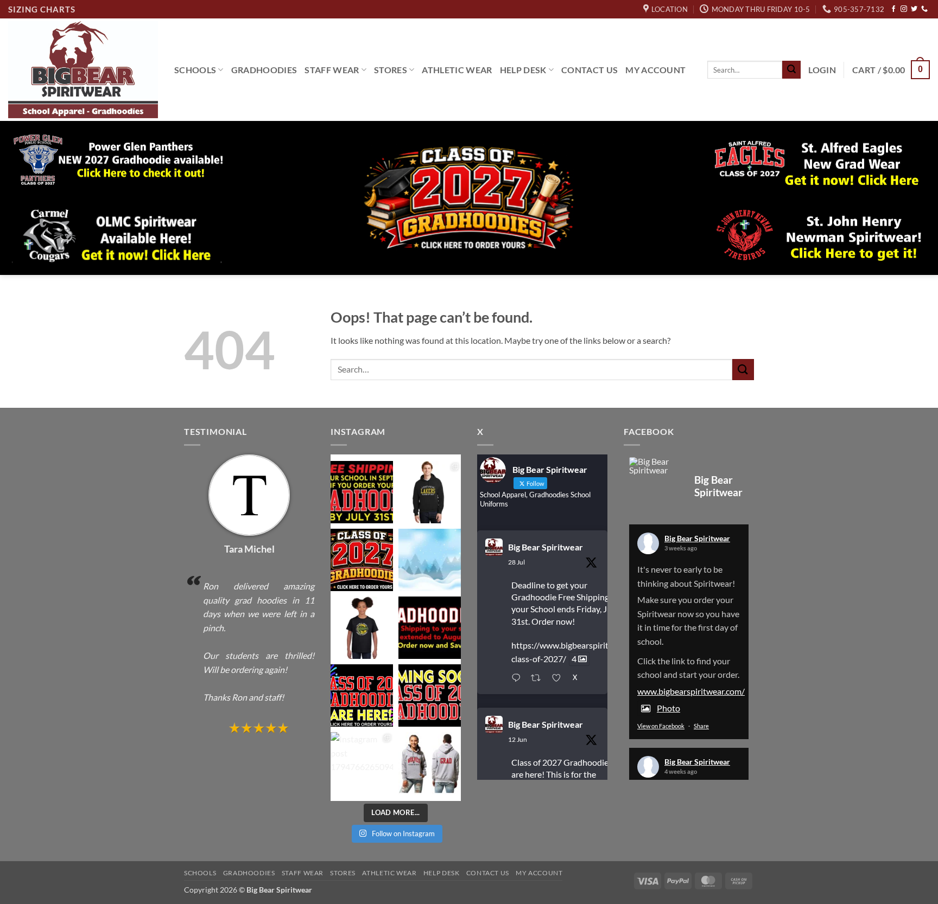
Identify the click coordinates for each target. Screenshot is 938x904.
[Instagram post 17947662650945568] (362, 763)
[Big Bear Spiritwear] (656, 466)
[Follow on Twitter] (914, 9)
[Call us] (924, 9)
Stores (390, 70)
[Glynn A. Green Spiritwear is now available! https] (362, 628)
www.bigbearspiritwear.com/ (691, 691)
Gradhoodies (264, 70)
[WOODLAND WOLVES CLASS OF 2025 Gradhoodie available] (429, 763)
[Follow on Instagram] (904, 9)
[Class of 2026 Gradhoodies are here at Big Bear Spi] (362, 695)
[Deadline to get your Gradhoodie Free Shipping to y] (362, 492)
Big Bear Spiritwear (545, 547)
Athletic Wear (457, 70)
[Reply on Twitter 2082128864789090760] (518, 678)
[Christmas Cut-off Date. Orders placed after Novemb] (429, 560)
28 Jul (516, 562)
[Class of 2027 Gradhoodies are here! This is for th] (362, 560)
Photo (668, 708)
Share (701, 725)
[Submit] (791, 70)
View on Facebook (661, 725)
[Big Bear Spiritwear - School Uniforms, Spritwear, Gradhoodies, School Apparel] (83, 69)
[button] (822, 70)
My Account (655, 70)
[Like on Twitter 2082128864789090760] (559, 678)
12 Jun (517, 739)
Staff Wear (332, 70)
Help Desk (523, 70)
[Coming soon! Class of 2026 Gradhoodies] (429, 695)
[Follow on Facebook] (893, 9)
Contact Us (589, 70)
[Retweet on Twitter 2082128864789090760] (538, 678)
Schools (195, 70)
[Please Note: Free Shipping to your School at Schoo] (429, 628)
